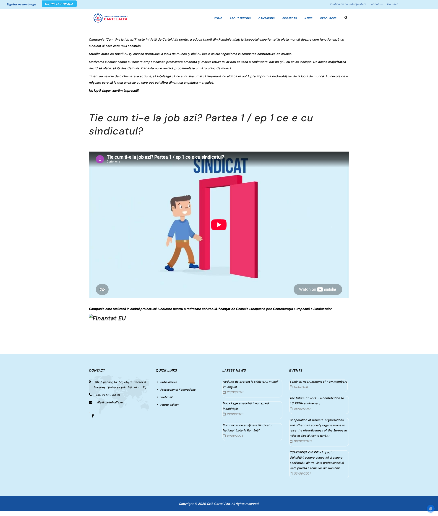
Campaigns (266, 18)
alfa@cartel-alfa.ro (109, 402)
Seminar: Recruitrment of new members (318, 382)
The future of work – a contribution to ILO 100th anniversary (317, 400)
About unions (240, 18)
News (309, 18)
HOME (218, 18)
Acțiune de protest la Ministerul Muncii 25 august (250, 384)
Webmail (166, 397)
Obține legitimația (59, 3)
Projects (289, 18)
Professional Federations (178, 390)
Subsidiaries (168, 382)
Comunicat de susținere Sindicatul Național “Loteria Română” (247, 427)
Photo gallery (169, 405)
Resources (328, 18)
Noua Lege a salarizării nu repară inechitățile (246, 405)
